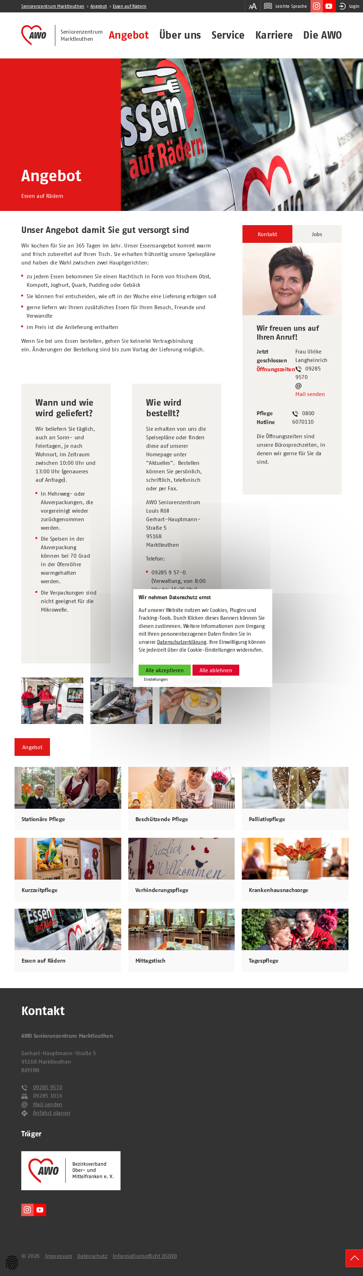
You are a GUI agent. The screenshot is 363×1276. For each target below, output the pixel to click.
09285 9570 (47, 1087)
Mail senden (310, 394)
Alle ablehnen (216, 670)
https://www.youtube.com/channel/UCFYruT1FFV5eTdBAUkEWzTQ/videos (329, 6)
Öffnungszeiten (276, 369)
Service (228, 35)
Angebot (129, 35)
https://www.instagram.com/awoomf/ (317, 6)
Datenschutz (92, 1256)
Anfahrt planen (52, 1112)
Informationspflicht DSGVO (145, 1256)
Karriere (273, 35)
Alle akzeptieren (165, 670)
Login (354, 6)
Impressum (58, 1256)
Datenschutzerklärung (181, 642)
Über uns (180, 35)
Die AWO (322, 35)
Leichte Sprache (291, 6)
